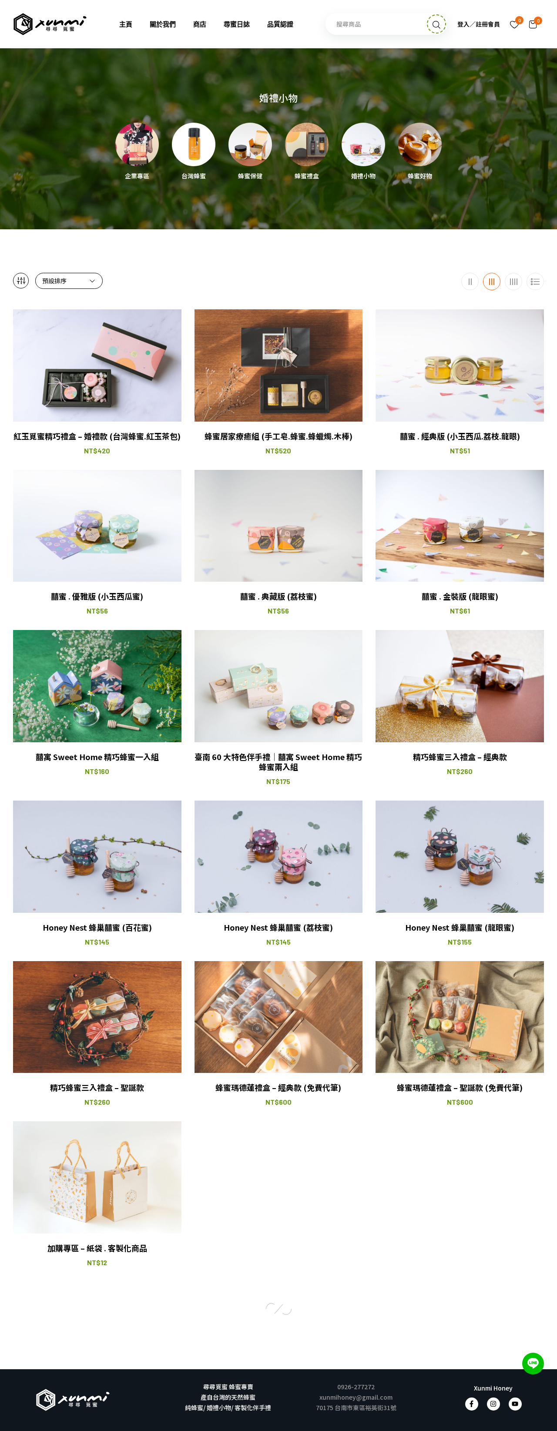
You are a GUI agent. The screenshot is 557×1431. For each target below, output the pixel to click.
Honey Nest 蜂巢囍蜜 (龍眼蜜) (459, 927)
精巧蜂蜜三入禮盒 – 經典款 (460, 757)
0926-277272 (356, 1386)
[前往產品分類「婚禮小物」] (363, 144)
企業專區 (137, 176)
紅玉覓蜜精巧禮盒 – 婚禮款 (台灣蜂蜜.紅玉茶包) (97, 436)
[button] (533, 24)
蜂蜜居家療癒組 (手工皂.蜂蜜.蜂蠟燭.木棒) (278, 436)
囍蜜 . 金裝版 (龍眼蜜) (460, 596)
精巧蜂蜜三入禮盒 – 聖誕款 (97, 1087)
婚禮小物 (363, 176)
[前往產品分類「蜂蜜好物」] (420, 144)
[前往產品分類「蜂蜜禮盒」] (307, 144)
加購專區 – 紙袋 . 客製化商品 (97, 1248)
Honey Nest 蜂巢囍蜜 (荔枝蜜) (278, 927)
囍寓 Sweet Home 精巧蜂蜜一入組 (97, 757)
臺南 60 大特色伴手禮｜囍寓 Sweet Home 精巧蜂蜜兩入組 (278, 762)
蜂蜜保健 (250, 176)
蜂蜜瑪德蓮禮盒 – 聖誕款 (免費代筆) (460, 1087)
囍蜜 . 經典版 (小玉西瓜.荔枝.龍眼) (460, 436)
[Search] (436, 24)
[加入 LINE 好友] (533, 1363)
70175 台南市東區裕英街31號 (356, 1407)
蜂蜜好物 (420, 176)
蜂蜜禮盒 (307, 176)
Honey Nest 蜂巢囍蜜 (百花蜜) (97, 927)
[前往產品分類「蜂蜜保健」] (250, 144)
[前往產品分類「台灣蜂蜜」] (193, 144)
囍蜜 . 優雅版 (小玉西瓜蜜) (97, 596)
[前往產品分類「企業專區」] (137, 144)
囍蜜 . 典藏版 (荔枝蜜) (278, 596)
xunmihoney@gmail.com (356, 1397)
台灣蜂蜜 (193, 176)
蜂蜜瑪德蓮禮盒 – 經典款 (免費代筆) (278, 1087)
